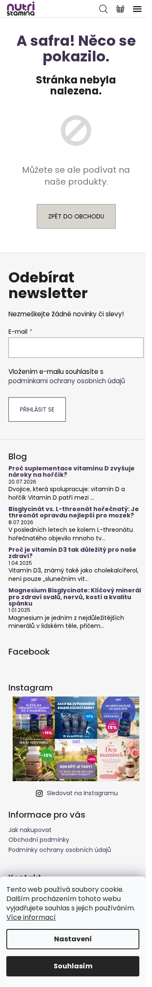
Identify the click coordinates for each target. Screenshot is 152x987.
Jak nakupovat (30, 830)
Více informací (31, 917)
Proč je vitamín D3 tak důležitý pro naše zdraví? (72, 553)
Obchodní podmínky (38, 839)
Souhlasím (73, 966)
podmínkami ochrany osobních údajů (66, 380)
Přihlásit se (37, 409)
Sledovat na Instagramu (82, 793)
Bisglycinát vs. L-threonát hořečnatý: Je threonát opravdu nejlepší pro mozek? (73, 512)
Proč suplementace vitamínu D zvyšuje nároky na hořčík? (71, 471)
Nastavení (73, 939)
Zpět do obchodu (76, 216)
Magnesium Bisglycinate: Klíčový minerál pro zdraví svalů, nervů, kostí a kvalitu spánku (74, 597)
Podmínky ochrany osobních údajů (59, 850)
